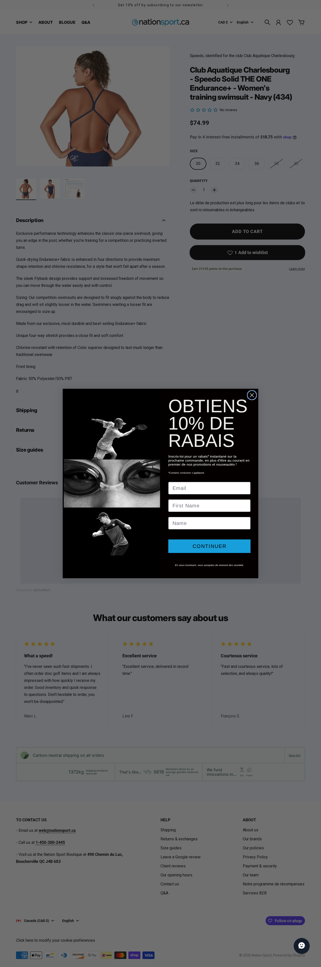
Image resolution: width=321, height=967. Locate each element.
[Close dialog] (252, 395)
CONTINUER (209, 546)
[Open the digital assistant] (302, 946)
